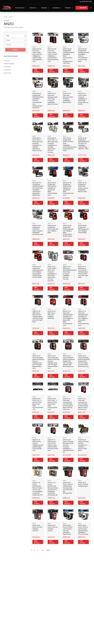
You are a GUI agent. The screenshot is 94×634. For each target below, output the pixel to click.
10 (43, 550)
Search (83, 8)
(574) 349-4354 (87, 1)
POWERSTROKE (9, 64)
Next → (49, 550)
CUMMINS (7, 70)
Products (7, 60)
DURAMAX (7, 67)
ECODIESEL (7, 73)
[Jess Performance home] (7, 8)
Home (6, 17)
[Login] (91, 8)
